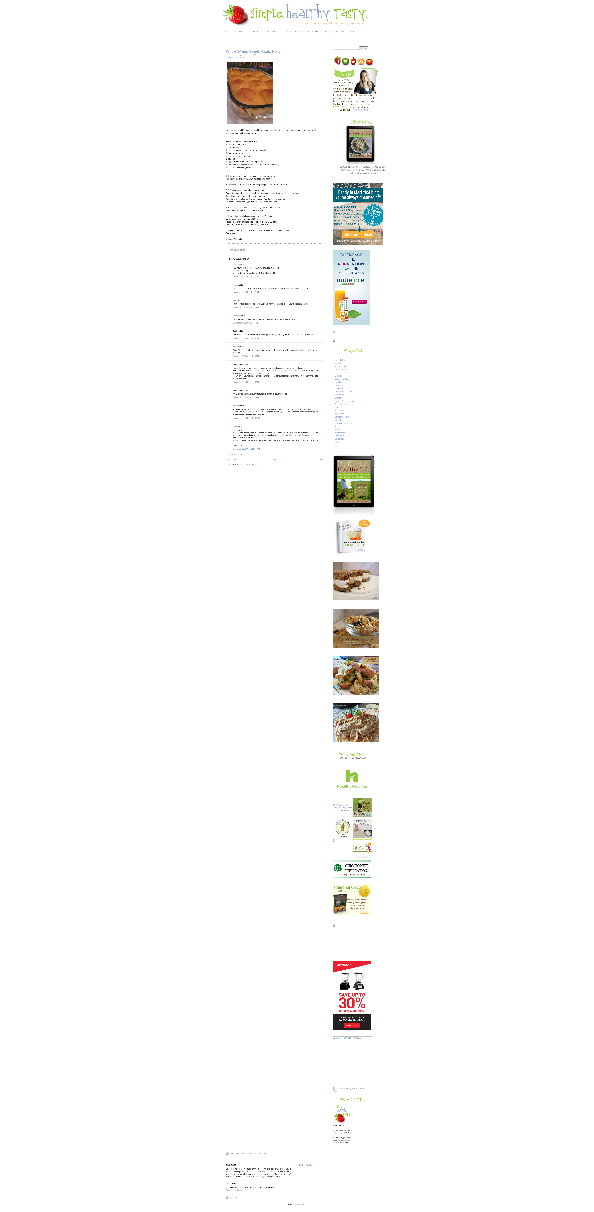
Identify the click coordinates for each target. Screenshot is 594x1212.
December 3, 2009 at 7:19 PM (245, 277)
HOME (226, 31)
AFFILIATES (314, 31)
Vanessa (236, 316)
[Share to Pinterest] (243, 249)
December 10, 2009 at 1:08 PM (246, 338)
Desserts (338, 376)
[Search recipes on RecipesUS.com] (307, 1165)
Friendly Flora (340, 436)
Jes (234, 300)
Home (275, 460)
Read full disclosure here (236, 1190)
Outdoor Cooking (342, 417)
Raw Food (339, 382)
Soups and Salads (342, 379)
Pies (337, 407)
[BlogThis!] (234, 249)
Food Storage (340, 404)
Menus (338, 363)
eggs (230, 161)
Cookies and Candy (343, 392)
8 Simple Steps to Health (345, 423)
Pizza (337, 426)
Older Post (318, 460)
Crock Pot (339, 420)
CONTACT (255, 31)
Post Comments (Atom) (247, 464)
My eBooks (339, 414)
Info (336, 373)
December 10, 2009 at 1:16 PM (246, 356)
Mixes (337, 442)
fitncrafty (237, 264)
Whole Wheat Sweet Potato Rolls (253, 51)
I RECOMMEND (273, 31)
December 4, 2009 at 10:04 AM (246, 307)
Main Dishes (340, 360)
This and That (340, 366)
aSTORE (340, 31)
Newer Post (231, 460)
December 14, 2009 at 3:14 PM (246, 397)
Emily (235, 426)
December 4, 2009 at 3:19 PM (245, 323)
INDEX (328, 31)
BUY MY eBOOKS (294, 31)
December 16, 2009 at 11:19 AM (246, 449)
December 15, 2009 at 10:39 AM (246, 418)
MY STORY (240, 31)
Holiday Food (239, 57)
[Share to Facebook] (240, 249)
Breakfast (339, 388)
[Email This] (231, 249)
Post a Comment (237, 454)
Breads (230, 57)
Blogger (302, 1204)
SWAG (352, 31)
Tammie (236, 347)
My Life (338, 445)
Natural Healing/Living (344, 401)
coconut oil (238, 156)
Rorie (235, 285)
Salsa (337, 429)
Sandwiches (340, 433)
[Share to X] (237, 249)
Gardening (339, 439)
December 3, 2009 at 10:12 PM (246, 292)
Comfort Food (340, 369)
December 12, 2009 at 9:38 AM (246, 382)
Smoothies (339, 395)
